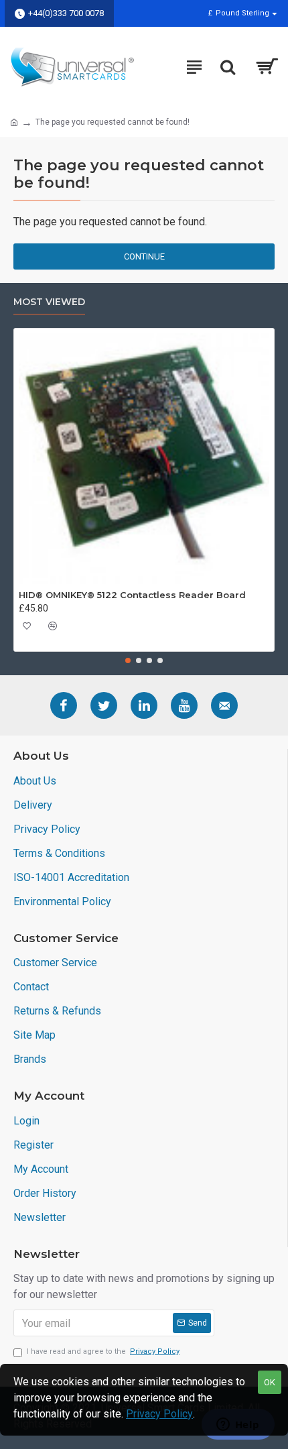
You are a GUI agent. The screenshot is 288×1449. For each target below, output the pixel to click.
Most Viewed (49, 302)
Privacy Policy (159, 1413)
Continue (144, 256)
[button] (128, 660)
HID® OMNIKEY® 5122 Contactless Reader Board (132, 594)
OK (269, 1382)
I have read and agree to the (103, 1351)
